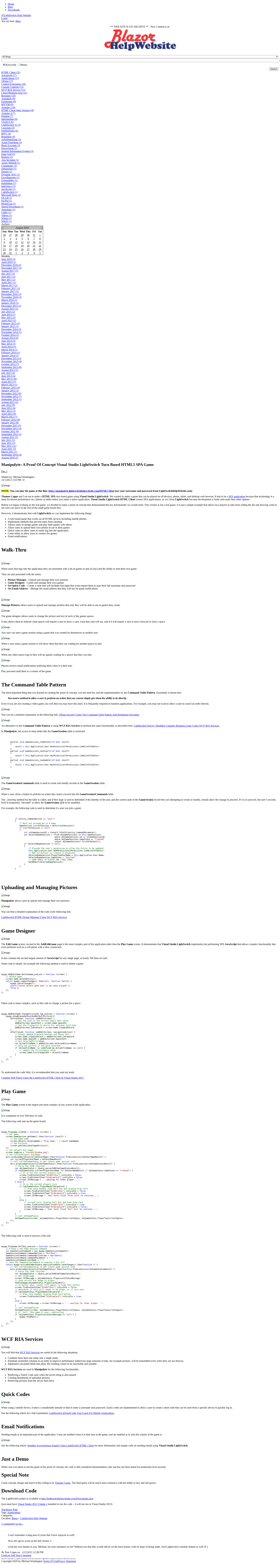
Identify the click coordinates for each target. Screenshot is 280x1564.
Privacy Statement (67, 1561)
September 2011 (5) (11, 434)
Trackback (6, 1509)
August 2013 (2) (9, 370)
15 (40, 242)
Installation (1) (8, 183)
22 (40, 245)
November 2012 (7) (11, 396)
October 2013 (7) (10, 364)
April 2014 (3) (8, 346)
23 (4, 249)
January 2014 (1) (10, 355)
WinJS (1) (6, 221)
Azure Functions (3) (11, 142)
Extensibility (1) (9, 180)
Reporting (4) (8, 136)
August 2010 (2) (9, 457)
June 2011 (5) (8, 443)
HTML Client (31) (10, 72)
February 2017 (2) (10, 288)
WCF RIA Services (30, 1352)
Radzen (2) (7, 157)
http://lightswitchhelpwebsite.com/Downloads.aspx (67, 1498)
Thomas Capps (62, 1482)
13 (28, 242)
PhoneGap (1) (8, 203)
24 (10, 249)
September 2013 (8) (11, 367)
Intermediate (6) (9, 119)
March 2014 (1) (9, 349)
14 (34, 242)
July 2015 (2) (8, 311)
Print (15, 1509)
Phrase (23, 64)
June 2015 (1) (8, 314)
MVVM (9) (7, 104)
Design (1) (6, 171)
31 (34, 235)
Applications (13, 1512)
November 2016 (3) (11, 297)
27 (10, 235)
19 (22, 245)
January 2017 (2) (10, 291)
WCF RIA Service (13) (13, 90)
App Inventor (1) (10, 160)
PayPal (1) (6, 200)
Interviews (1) (8, 186)
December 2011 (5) (11, 425)
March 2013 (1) (9, 384)
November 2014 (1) (11, 332)
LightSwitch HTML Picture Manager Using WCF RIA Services (34, 917)
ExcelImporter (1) (10, 177)
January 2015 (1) (10, 326)
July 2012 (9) (8, 405)
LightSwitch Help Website (33, 1518)
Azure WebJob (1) (10, 163)
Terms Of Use (50, 1561)
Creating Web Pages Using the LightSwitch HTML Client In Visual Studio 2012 (42, 1077)
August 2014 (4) (9, 338)
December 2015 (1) (11, 306)
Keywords (11, 64)
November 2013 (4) (11, 361)
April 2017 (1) (8, 282)
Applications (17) (10, 78)
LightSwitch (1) (9, 192)
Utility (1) (6, 212)
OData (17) (7, 81)
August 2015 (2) (9, 308)
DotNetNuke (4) (9, 130)
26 (4, 235)
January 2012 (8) (10, 422)
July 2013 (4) (8, 373)
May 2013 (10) (9, 379)
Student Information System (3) (17, 151)
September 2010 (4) (11, 454)
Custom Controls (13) (12, 87)
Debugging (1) (8, 168)
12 (22, 242)
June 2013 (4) (8, 376)
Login (4, 18)
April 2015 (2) (8, 320)
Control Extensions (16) (13, 84)
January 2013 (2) (10, 390)
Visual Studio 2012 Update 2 (32, 1504)
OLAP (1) (6, 198)
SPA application (237, 496)
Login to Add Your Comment (16, 1555)
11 (16, 242)
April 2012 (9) (8, 414)
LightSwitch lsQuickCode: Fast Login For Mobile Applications (81, 1413)
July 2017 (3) (8, 273)
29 (22, 235)
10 (10, 242)
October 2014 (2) (10, 335)
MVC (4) (6, 133)
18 (16, 245)
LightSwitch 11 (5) (11, 125)
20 (28, 245)
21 (34, 245)
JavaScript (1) (8, 189)
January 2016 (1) (10, 303)
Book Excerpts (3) (10, 145)
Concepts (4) (7, 127)
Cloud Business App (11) (14, 92)
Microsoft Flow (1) (11, 195)
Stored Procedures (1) (12, 206)
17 (10, 245)
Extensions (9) (8, 101)
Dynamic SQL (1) (10, 174)
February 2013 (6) (10, 387)
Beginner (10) (8, 95)
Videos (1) (6, 215)
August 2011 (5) (9, 437)
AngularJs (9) (8, 98)
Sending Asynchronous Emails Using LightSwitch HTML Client (60, 1445)
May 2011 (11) (8, 446)
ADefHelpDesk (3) (11, 139)
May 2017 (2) (8, 279)
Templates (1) (8, 209)
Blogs (15, 1518)
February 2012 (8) (10, 419)
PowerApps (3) (9, 148)
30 (28, 235)
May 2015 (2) (8, 317)
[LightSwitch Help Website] (16, 15)
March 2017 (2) (9, 285)
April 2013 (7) (8, 381)
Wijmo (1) (6, 218)
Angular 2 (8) (8, 107)
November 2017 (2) (11, 268)
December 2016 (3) (11, 294)
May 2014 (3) (8, 343)
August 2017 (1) (9, 271)
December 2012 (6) (11, 393)
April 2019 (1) (8, 262)
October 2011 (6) (10, 431)
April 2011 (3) (8, 449)
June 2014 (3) (8, 341)
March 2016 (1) (9, 300)
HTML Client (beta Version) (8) (17, 110)
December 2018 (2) (11, 265)
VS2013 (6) (7, 122)
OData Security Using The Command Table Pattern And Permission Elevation (99, 714)
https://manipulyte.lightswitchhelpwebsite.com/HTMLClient (81, 491)
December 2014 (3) (11, 329)
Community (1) (9, 165)
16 (4, 245)
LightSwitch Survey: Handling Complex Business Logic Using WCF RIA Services (176, 725)
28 (16, 235)
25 (16, 249)
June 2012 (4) (8, 408)
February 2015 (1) (10, 323)
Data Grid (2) (8, 154)
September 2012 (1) (11, 399)
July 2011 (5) (8, 440)
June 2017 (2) (8, 276)
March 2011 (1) (9, 451)
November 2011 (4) (11, 428)
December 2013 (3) (11, 358)
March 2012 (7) (9, 416)
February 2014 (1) (10, 352)
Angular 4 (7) (8, 113)
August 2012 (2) (9, 402)
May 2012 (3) (8, 411)
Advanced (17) (9, 75)
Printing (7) (7, 116)
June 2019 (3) (8, 259)
